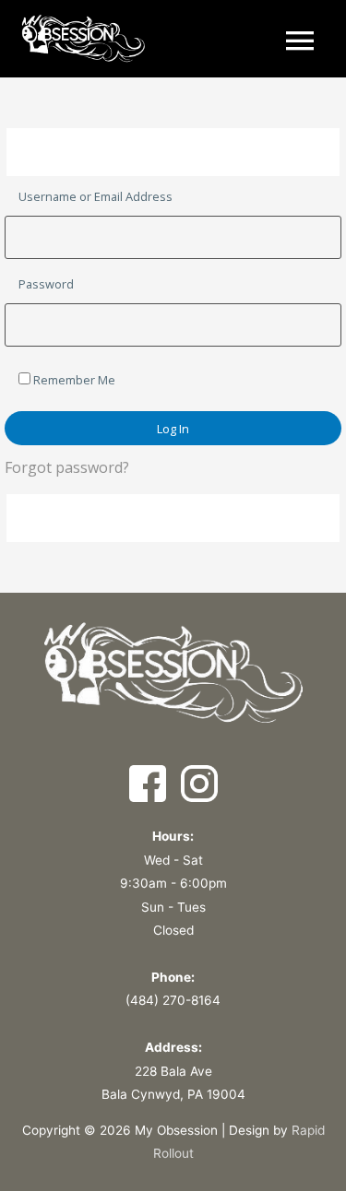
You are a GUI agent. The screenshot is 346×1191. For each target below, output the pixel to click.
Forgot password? (67, 467)
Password (46, 284)
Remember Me (72, 379)
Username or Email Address (95, 196)
